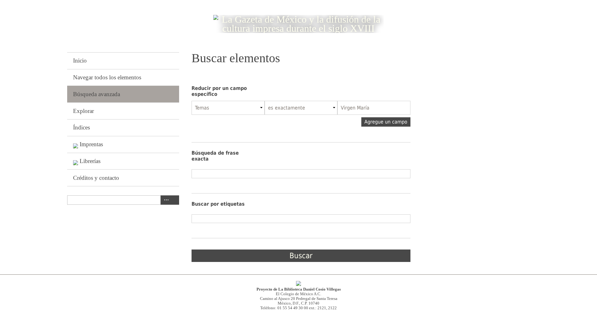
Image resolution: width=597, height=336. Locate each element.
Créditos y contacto (96, 178)
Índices (81, 127)
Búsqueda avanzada (96, 94)
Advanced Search (165, 200)
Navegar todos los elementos (107, 77)
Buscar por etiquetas (218, 204)
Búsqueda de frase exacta (215, 156)
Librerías (90, 161)
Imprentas (91, 144)
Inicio (80, 60)
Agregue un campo (385, 122)
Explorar (83, 111)
